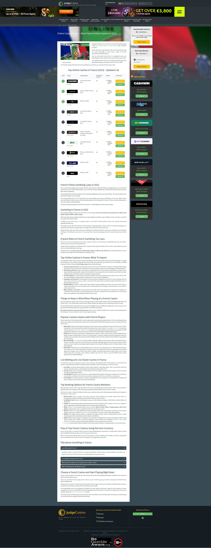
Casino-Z (69, 125)
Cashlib (66, 423)
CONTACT (142, 514)
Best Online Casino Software (147, 20)
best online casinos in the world (106, 45)
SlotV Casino (70, 135)
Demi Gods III (115, 328)
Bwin (68, 176)
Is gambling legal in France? (69, 448)
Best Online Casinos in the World (85, 20)
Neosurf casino (85, 412)
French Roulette (78, 340)
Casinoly (69, 105)
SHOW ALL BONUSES (142, 66)
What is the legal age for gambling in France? (74, 466)
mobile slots (84, 330)
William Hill (70, 166)
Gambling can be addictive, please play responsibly (105, 535)
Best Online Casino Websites (63, 20)
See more (120, 81)
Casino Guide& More (116, 19)
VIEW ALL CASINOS (141, 42)
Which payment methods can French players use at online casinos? (79, 462)
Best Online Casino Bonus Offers (136, 20)
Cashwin (69, 84)
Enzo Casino (70, 156)
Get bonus (120, 84)
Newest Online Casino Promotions (95, 20)
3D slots (107, 328)
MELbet (69, 115)
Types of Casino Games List (74, 20)
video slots (77, 330)
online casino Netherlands (78, 492)
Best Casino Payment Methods (126, 20)
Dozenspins (70, 145)
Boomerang (70, 94)
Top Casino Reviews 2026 (105, 20)
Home (60, 25)
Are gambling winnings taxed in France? (72, 458)
